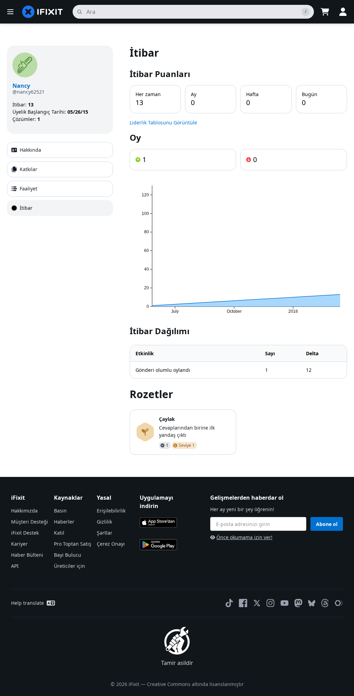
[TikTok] (229, 603)
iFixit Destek (25, 532)
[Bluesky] (311, 603)
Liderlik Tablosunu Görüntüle (163, 122)
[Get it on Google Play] (158, 544)
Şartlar (104, 532)
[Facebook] (243, 603)
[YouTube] (284, 603)
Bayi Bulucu (67, 555)
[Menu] (10, 12)
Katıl (59, 532)
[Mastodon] (298, 603)
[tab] (60, 150)
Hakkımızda (24, 510)
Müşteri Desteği (29, 521)
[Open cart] (325, 12)
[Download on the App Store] (158, 522)
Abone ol (326, 524)
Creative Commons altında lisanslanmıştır (195, 684)
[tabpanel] (238, 250)
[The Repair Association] (339, 603)
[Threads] (325, 603)
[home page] (42, 12)
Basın (60, 510)
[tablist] (60, 179)
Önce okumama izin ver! (244, 537)
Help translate (27, 603)
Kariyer (19, 543)
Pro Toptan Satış (72, 543)
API (15, 566)
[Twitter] (257, 603)
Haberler (64, 521)
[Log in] (343, 12)
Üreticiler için (69, 566)
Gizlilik (104, 521)
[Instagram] (271, 603)
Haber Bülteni (27, 555)
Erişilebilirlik (111, 510)
